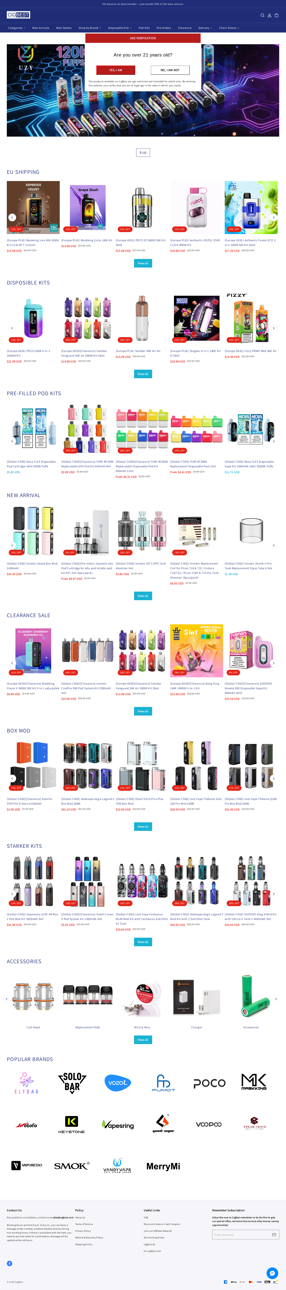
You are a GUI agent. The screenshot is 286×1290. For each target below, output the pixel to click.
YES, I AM (115, 70)
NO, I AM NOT (170, 70)
